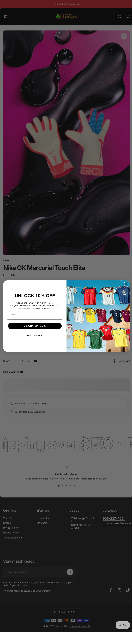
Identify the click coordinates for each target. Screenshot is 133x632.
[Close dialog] (125, 284)
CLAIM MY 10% (33, 326)
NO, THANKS (33, 336)
